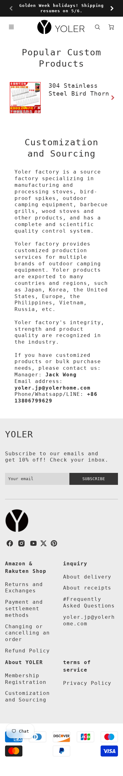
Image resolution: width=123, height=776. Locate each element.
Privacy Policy (87, 683)
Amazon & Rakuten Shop (26, 567)
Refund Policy (27, 651)
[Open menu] (11, 27)
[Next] (111, 8)
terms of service (77, 666)
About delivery (87, 577)
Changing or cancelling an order (27, 633)
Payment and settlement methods (24, 608)
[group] (62, 8)
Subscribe (93, 478)
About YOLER (24, 662)
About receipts (87, 588)
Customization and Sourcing (27, 696)
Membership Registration (26, 679)
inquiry (75, 564)
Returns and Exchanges (24, 587)
